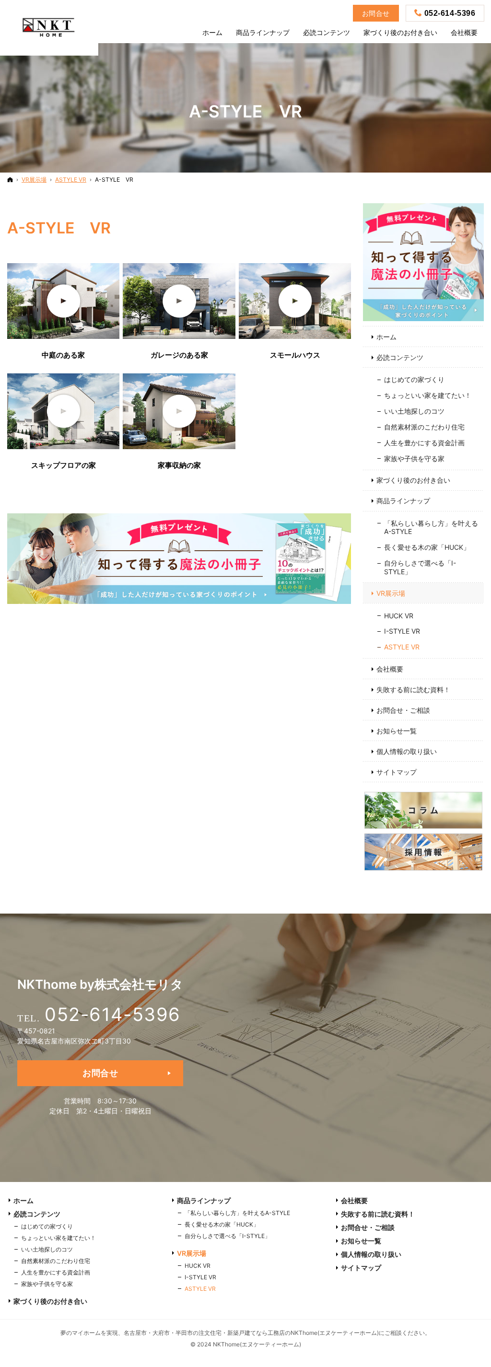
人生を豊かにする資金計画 (424, 443)
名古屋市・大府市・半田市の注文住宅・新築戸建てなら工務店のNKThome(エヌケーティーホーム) (251, 1332)
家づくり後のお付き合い (413, 480)
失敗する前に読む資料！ (413, 689)
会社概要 (389, 669)
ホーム (386, 337)
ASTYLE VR (402, 647)
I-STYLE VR (402, 631)
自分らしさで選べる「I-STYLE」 (420, 567)
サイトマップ (396, 772)
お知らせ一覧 (396, 731)
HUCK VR (398, 616)
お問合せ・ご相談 (403, 710)
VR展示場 (390, 593)
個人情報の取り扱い (406, 751)
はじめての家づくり (414, 379)
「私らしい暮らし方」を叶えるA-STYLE (431, 527)
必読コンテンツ (399, 357)
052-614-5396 (112, 1014)
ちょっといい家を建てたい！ (427, 395)
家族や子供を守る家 (414, 458)
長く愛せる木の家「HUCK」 (427, 547)
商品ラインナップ (403, 501)
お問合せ (100, 1073)
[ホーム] (10, 179)
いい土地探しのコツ (414, 411)
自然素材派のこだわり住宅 (424, 427)
